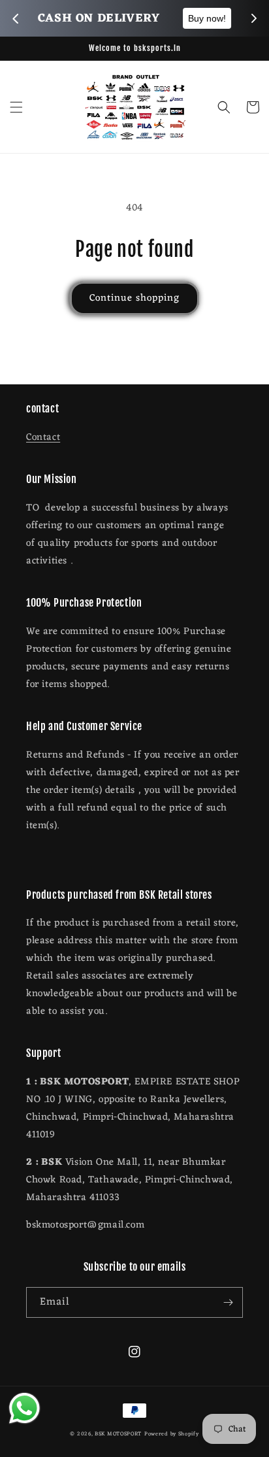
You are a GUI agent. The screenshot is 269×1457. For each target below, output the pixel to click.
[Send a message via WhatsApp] (24, 1408)
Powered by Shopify (171, 1434)
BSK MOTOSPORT (118, 1434)
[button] (16, 107)
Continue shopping (134, 298)
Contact (43, 437)
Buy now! (207, 18)
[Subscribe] (228, 1302)
